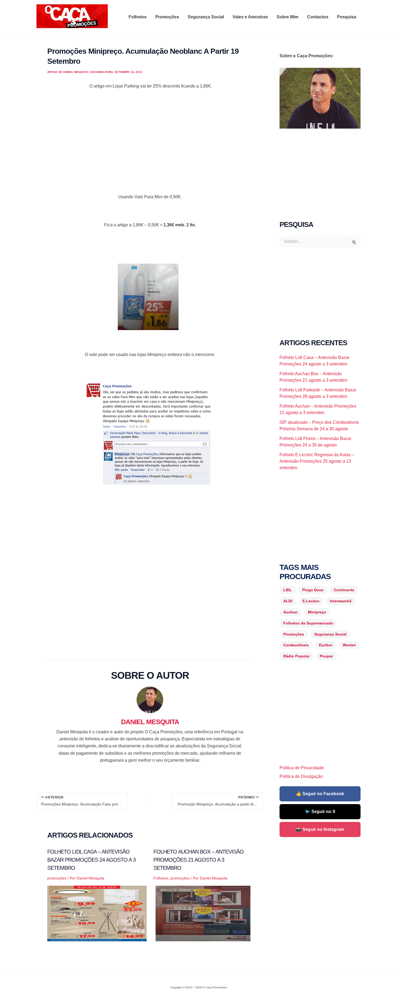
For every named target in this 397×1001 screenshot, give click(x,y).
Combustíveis (296, 645)
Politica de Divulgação (301, 776)
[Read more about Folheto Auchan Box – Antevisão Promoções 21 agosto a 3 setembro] (203, 913)
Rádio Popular (296, 656)
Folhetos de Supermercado (308, 623)
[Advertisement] (150, 148)
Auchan (290, 612)
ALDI (287, 601)
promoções (56, 878)
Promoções (167, 17)
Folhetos (138, 17)
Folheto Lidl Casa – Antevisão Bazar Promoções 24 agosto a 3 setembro (91, 860)
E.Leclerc (310, 601)
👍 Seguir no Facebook (320, 793)
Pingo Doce (313, 590)
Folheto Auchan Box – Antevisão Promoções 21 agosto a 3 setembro (198, 860)
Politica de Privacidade (302, 767)
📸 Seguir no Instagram (320, 829)
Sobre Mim (287, 17)
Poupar (326, 656)
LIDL (287, 590)
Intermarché (341, 601)
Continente (344, 590)
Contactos (317, 17)
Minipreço (317, 612)
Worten (349, 645)
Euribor (325, 645)
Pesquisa (346, 17)
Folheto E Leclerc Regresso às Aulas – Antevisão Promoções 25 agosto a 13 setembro (317, 461)
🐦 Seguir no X (320, 811)
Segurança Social (206, 17)
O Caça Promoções (41, 29)
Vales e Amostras (250, 17)
